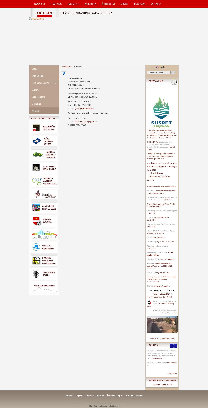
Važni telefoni (38, 96)
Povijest (73, 3)
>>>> (175, 313)
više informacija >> (157, 358)
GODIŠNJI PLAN (153, 142)
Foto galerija (37, 75)
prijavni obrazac (156, 173)
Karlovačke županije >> (161, 286)
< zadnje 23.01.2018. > (155, 233)
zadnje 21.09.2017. (162, 294)
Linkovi (35, 89)
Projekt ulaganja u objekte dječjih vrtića (161, 186)
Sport (124, 3)
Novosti (39, 3)
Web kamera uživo (40, 82)
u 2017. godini (167, 259)
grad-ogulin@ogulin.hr (84, 108)
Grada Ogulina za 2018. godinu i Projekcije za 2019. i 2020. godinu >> (160, 266)
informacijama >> (159, 237)
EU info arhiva (172, 373)
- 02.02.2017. (152, 213)
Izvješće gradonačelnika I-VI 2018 (159, 297)
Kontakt (35, 110)
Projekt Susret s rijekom (156, 154)
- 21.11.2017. (168, 200)
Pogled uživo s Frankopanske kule (162, 338)
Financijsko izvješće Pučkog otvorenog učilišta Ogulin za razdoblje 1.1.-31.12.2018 (161, 279)
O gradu (80, 395)
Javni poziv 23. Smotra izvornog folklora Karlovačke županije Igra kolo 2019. (161, 156)
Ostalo (156, 3)
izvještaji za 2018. (162, 273)
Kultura (90, 3)
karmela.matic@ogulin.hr (86, 121)
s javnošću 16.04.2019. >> (166, 242)
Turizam (139, 3)
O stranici (36, 103)
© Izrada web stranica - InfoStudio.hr (104, 406)
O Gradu (56, 3)
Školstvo (108, 3)
